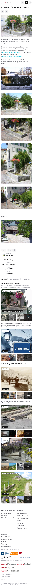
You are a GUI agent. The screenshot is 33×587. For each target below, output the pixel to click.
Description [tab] (26, 279)
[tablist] (16, 279)
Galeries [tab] (4, 279)
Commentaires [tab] (15, 279)
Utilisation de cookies (8, 518)
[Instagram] (4, 579)
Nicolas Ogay (10, 255)
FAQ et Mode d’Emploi (24, 516)
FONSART (11, 583)
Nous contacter (22, 528)
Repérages (4, 544)
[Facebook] (2, 579)
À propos (20, 510)
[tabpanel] (16, 393)
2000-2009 (9, 273)
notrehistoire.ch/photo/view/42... (12, 52)
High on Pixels (14, 584)
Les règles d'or (22, 513)
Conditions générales (8, 510)
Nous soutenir (5, 546)
